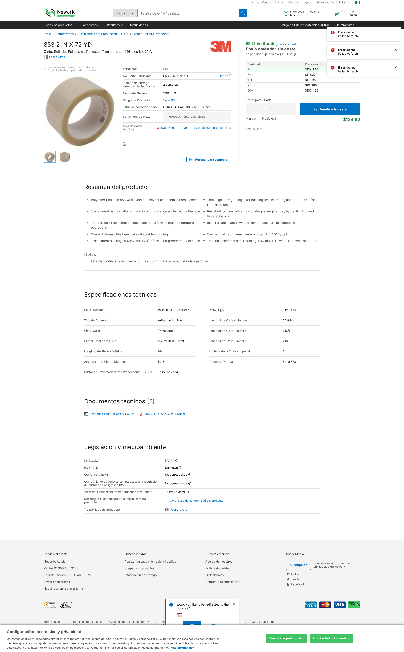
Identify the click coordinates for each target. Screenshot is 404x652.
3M (165, 69)
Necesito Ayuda (55, 561)
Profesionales (214, 575)
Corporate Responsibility (222, 581)
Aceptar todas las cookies (332, 638)
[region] (202, 638)
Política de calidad (218, 568)
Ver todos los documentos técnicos (207, 127)
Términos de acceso (52, 623)
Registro (313, 11)
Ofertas (279, 2)
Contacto (293, 2)
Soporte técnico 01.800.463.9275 (67, 575)
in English (344, 2)
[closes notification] (396, 14)
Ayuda (308, 2)
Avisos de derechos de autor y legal (129, 623)
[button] (59, 25)
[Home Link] (60, 13)
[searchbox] (188, 13)
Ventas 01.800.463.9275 (61, 568)
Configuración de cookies (263, 623)
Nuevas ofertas (261, 2)
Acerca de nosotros (218, 561)
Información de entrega (141, 575)
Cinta (124, 34)
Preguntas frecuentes (139, 568)
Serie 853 (170, 100)
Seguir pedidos (325, 2)
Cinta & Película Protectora (151, 34)
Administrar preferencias (286, 638)
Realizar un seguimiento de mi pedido (150, 561)
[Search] (243, 13)
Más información (183, 647)
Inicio (47, 34)
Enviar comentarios (57, 581)
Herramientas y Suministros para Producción (86, 34)
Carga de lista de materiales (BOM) (304, 25)
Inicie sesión (298, 11)
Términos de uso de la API (87, 623)
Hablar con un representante (63, 588)
